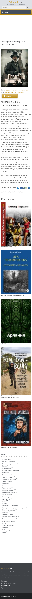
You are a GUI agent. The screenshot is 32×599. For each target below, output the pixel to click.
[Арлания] (16, 321)
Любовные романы (7, 490)
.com (16, 2)
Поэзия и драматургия (8, 497)
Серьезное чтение (7, 514)
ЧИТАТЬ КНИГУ (11, 96)
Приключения (6, 499)
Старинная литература (8, 521)
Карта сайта (4, 588)
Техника (4, 523)
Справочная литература (9, 519)
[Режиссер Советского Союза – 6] (16, 223)
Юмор (4, 532)
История (7, 90)
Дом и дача (5, 472)
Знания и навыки (7, 481)
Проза (4, 501)
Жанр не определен (8, 477)
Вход (15, 596)
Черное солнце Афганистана (9, 447)
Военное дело (6, 459)
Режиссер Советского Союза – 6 (9, 246)
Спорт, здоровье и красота (9, 516)
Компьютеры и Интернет (9, 486)
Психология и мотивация (9, 506)
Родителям (5, 512)
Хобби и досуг (6, 530)
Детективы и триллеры (9, 464)
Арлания (3, 343)
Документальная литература (10, 470)
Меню (6, 12)
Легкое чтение (6, 488)
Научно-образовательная (9, 492)
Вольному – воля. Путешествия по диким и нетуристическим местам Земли (13, 396)
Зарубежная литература (9, 479)
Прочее (4, 503)
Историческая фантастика (20, 90)
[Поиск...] (27, 7)
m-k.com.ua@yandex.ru (9, 583)
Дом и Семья (6, 475)
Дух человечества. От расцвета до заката (12, 295)
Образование (6, 494)
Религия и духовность (8, 510)
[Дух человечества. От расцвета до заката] (16, 272)
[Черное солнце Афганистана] (16, 423)
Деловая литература (8, 461)
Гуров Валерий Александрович (14, 92)
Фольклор (5, 528)
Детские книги (6, 468)
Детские (4, 466)
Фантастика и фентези (8, 525)
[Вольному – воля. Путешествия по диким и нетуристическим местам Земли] (16, 371)
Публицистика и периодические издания (14, 508)
